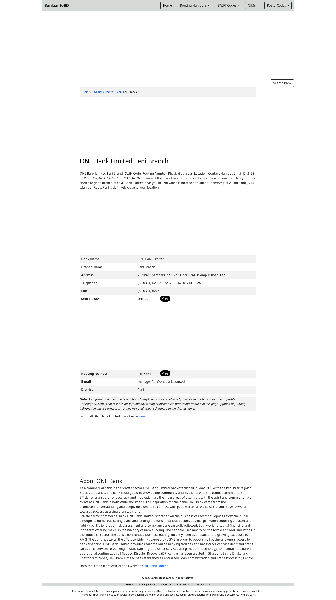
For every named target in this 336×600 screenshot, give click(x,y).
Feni (118, 92)
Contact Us (183, 584)
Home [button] (167, 5)
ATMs (252, 5)
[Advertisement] (168, 39)
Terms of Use (202, 584)
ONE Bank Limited (102, 92)
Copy (165, 298)
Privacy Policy (147, 584)
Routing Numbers (193, 5)
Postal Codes (277, 5)
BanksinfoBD (56, 5)
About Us (166, 584)
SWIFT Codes (227, 5)
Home (86, 92)
